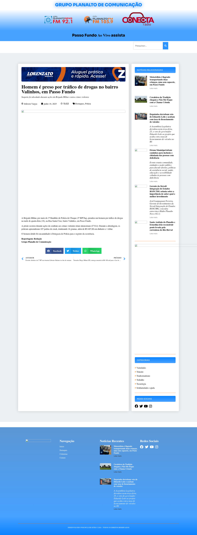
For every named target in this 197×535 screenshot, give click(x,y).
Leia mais (153, 88)
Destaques (79, 103)
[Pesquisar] (165, 45)
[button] (54, 251)
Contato (107, 45)
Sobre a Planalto (93, 45)
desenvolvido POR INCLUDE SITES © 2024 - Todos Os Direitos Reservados (98, 527)
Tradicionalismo (62, 45)
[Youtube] (151, 447)
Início (29, 45)
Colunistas (77, 45)
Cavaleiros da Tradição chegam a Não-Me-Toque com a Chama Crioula (161, 100)
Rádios (48, 45)
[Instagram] (156, 447)
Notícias (38, 45)
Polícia (88, 103)
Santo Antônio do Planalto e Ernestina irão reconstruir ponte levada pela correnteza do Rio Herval (162, 226)
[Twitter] (146, 447)
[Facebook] (141, 447)
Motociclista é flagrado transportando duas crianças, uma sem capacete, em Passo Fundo (162, 80)
